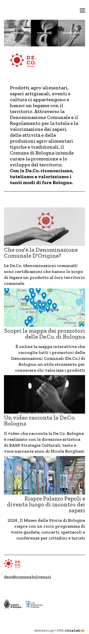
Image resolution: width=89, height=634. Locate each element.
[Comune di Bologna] (12, 603)
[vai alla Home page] (23, 61)
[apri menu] (82, 10)
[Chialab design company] (60, 627)
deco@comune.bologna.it (27, 576)
